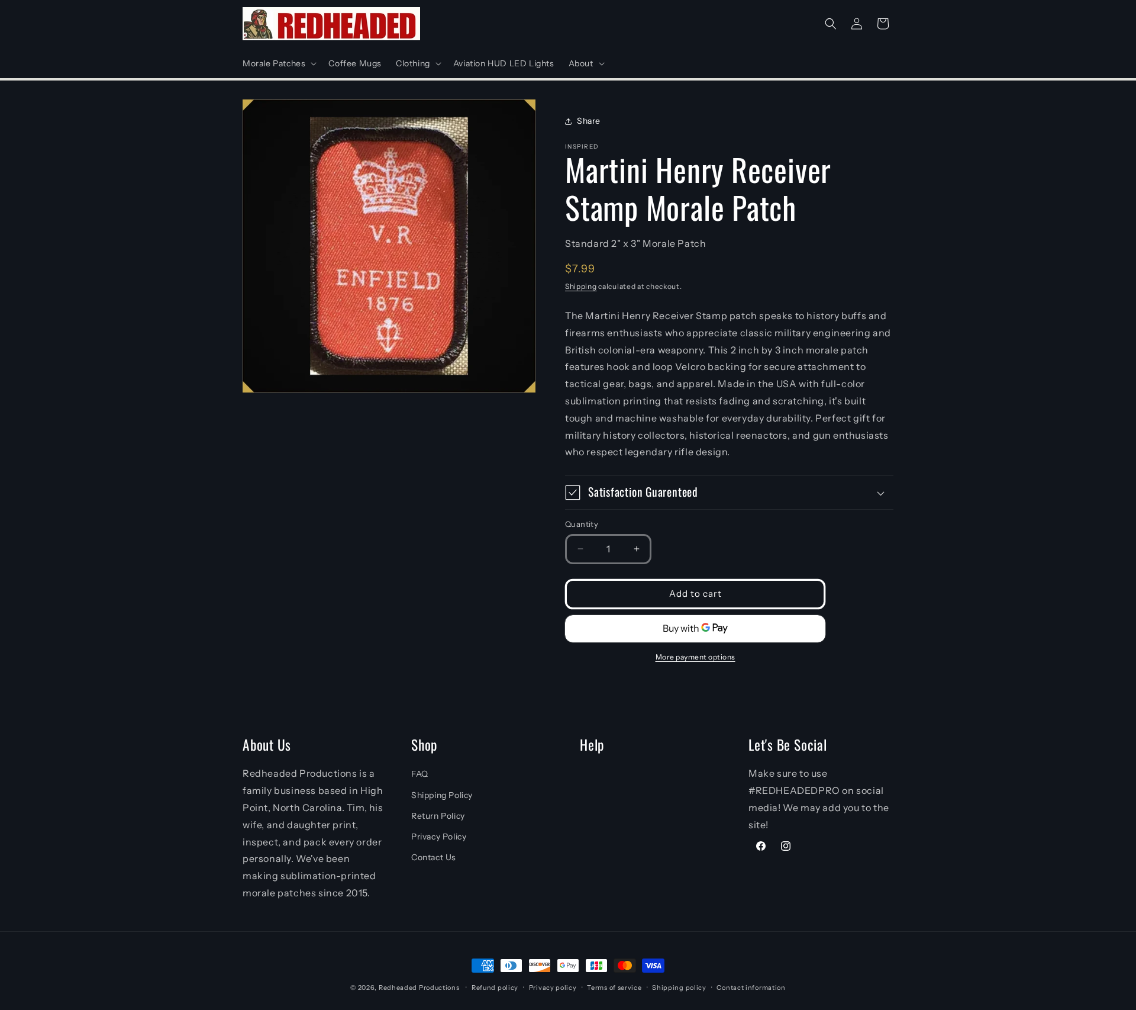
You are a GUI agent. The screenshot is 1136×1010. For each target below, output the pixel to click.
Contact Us (433, 857)
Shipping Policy (442, 795)
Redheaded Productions (419, 987)
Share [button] (589, 120)
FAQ (419, 773)
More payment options (695, 656)
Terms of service (614, 987)
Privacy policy (553, 987)
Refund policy (495, 987)
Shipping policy (679, 987)
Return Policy (438, 815)
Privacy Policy (438, 836)
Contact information (751, 987)
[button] (278, 63)
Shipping (581, 285)
